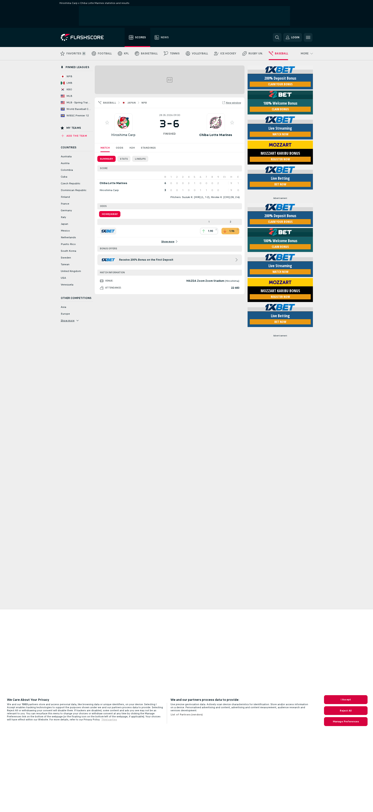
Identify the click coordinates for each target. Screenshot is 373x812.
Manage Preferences (346, 721)
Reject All (346, 710)
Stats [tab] (124, 158)
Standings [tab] (148, 147)
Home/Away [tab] (110, 214)
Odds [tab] (119, 147)
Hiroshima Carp (123, 135)
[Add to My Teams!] (107, 122)
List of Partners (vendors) (186, 714)
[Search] (277, 37)
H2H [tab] (132, 147)
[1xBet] (108, 231)
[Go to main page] (85, 37)
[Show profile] (123, 122)
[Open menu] (308, 37)
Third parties (109, 719)
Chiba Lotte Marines (215, 135)
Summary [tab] (106, 158)
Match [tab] (105, 147)
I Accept (346, 699)
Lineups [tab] (140, 158)
